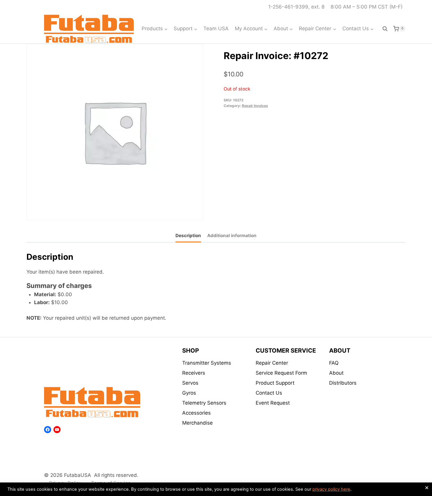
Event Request (273, 403)
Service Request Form (281, 373)
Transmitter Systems (206, 363)
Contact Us (269, 393)
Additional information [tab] (232, 235)
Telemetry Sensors (204, 403)
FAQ (334, 363)
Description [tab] (188, 235)
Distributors (342, 383)
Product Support (275, 383)
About (336, 373)
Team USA (216, 28)
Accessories (196, 413)
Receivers (193, 373)
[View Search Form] (385, 29)
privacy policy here (331, 489)
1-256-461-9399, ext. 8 (296, 7)
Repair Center (272, 363)
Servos (190, 383)
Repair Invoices (255, 105)
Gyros (189, 393)
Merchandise (197, 423)
